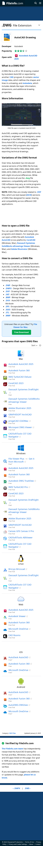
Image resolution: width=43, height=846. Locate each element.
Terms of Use (29, 842)
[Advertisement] (21, 13)
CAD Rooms (14, 635)
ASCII (28, 195)
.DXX (7, 300)
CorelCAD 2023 (15, 383)
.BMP (7, 297)
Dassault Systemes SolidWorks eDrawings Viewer (24, 511)
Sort (33, 346)
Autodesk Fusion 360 (19, 370)
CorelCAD (31, 240)
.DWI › (27, 788)
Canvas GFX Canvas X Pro (21, 531)
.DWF (7, 285)
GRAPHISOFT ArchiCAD (20, 414)
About (31, 844)
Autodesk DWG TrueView (21, 480)
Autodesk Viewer (17, 616)
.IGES (7, 309)
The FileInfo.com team (12, 748)
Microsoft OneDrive (18, 628)
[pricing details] (40, 345)
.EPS (7, 306)
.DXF (39, 192)
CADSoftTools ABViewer (20, 537)
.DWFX (8, 288)
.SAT (7, 294)
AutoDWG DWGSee (18, 705)
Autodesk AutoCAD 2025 (20, 364)
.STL (7, 312)
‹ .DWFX (16, 788)
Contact (37, 844)
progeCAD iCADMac (18, 420)
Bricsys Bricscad (16, 569)
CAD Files (12, 733)
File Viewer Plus (16, 458)
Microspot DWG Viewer (20, 427)
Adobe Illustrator (19, 249)
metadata (27, 83)
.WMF (8, 315)
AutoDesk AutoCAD (18, 657)
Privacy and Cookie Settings (18, 844)
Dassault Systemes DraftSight (23, 389)
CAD (11, 77)
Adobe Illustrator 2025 (19, 408)
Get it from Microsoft (21, 460)
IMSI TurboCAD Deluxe (19, 376)
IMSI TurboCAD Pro (18, 487)
